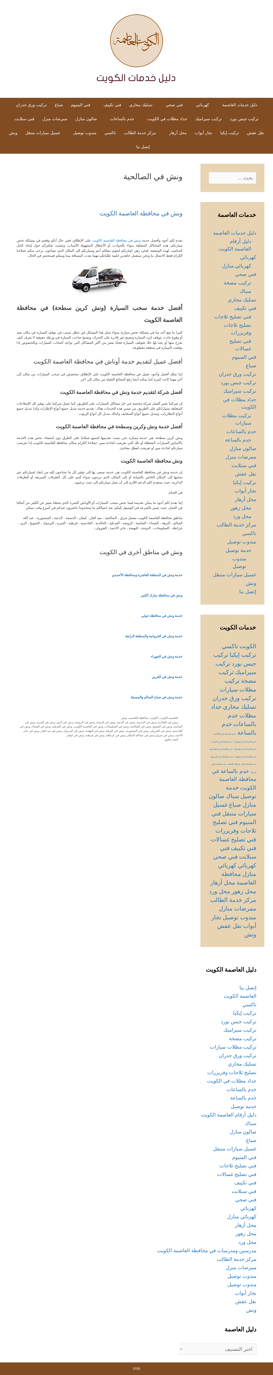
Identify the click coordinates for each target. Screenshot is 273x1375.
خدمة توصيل (238, 550)
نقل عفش (255, 132)
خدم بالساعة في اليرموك (221, 756)
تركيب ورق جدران (31, 104)
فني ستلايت (24, 118)
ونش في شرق (165, 735)
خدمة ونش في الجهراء (166, 656)
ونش (13, 132)
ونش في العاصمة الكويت (88, 726)
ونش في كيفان (75, 735)
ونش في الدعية (126, 722)
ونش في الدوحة (105, 722)
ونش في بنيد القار (51, 730)
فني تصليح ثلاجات (232, 317)
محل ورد (242, 516)
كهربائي (202, 104)
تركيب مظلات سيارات (233, 1047)
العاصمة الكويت (169, 717)
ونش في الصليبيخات (117, 726)
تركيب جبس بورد (244, 118)
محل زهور (240, 508)
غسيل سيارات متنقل (42, 132)
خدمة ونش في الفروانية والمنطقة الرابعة (153, 636)
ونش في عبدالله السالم (141, 735)
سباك (245, 291)
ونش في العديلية (62, 726)
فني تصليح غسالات (233, 839)
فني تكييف (112, 104)
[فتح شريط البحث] (125, 147)
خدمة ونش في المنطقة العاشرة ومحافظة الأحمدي (147, 575)
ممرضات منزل (54, 118)
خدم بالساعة (238, 440)
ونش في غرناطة (116, 735)
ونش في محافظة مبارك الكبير (161, 595)
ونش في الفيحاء (41, 726)
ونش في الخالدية (168, 722)
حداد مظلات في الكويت (167, 118)
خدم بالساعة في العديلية (245, 749)
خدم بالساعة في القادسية (221, 749)
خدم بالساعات (122, 118)
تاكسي (110, 132)
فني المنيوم (80, 104)
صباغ (59, 104)
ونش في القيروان (160, 730)
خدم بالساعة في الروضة (245, 741)
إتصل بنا (143, 146)
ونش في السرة (46, 722)
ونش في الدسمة (146, 722)
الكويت (154, 717)
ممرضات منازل (237, 908)
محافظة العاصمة (138, 717)
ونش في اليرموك (74, 730)
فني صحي (174, 104)
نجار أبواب (203, 132)
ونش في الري (65, 722)
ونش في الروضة (85, 722)
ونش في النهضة (95, 730)
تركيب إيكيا (229, 132)
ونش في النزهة (115, 730)
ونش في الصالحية (140, 726)
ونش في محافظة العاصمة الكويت (141, 213)
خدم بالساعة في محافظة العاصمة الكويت (234, 779)
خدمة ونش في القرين (167, 677)
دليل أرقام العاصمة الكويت (228, 1115)
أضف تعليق (171, 739)
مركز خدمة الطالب (140, 132)
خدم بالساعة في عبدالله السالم (242, 764)
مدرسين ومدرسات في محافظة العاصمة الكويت (206, 1250)
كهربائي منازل (236, 266)
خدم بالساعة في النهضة (245, 756)
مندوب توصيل (85, 132)
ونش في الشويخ (162, 726)
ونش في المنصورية (137, 730)
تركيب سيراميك (208, 118)
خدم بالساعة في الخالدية (225, 734)
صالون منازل (86, 118)
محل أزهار (178, 132)
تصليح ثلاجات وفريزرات (231, 1072)
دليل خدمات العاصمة (239, 104)
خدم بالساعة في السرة (222, 741)
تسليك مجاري (140, 104)
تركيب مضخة (237, 283)
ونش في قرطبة (95, 735)
